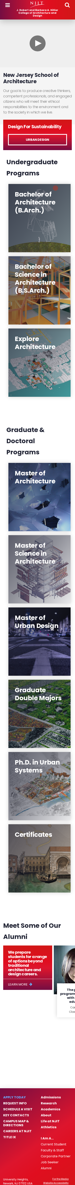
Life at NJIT (50, 1121)
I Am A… (47, 1138)
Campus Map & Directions (16, 1123)
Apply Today (14, 1097)
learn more (18, 984)
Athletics (48, 1127)
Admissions (51, 1097)
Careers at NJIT (17, 1131)
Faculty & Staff (52, 1150)
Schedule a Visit (17, 1109)
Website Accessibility (56, 1183)
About (46, 1115)
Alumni (46, 1168)
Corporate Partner (56, 1156)
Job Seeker (50, 1162)
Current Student (53, 1144)
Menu (7, 5)
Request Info (15, 1103)
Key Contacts (16, 1115)
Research (49, 1103)
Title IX (9, 1137)
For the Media (60, 1179)
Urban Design (37, 139)
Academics (50, 1109)
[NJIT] (37, 5)
